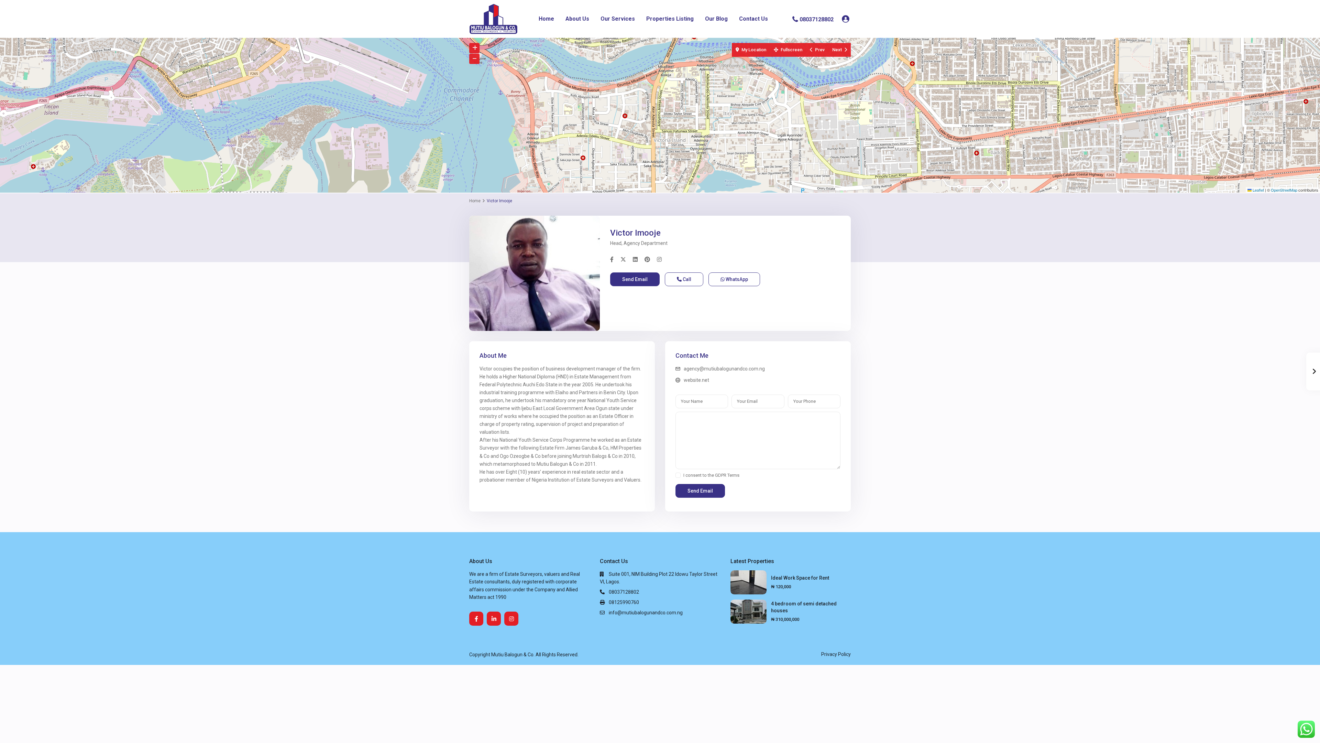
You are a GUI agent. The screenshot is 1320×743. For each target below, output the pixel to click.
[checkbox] (678, 475)
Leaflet (1258, 190)
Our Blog (716, 18)
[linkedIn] (494, 619)
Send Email (635, 279)
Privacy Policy (836, 654)
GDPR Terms (727, 475)
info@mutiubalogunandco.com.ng (646, 612)
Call (686, 279)
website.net (696, 380)
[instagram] (511, 619)
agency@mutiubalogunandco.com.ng (724, 369)
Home (546, 18)
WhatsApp (736, 279)
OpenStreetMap (1284, 190)
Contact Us (753, 18)
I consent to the (711, 475)
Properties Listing (670, 18)
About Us (577, 18)
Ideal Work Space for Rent (800, 578)
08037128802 (817, 19)
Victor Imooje (635, 233)
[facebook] (476, 619)
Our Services (618, 18)
